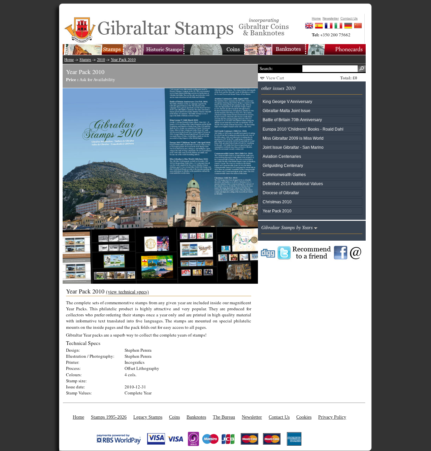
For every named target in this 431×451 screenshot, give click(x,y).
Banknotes (196, 417)
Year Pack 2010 (123, 59)
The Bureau (224, 417)
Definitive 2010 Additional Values (293, 183)
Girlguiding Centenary (283, 165)
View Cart (275, 78)
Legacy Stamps (147, 417)
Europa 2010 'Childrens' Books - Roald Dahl (303, 129)
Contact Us (279, 417)
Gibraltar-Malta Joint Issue (286, 110)
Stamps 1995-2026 (109, 417)
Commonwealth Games (284, 174)
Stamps (85, 59)
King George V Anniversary (287, 101)
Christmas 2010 (277, 202)
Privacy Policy (332, 417)
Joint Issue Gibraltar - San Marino (293, 147)
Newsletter (252, 417)
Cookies (303, 417)
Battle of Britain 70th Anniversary (292, 119)
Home (69, 59)
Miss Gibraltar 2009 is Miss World (293, 138)
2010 (101, 59)
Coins (174, 417)
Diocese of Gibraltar (281, 192)
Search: (266, 68)
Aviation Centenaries (282, 156)
